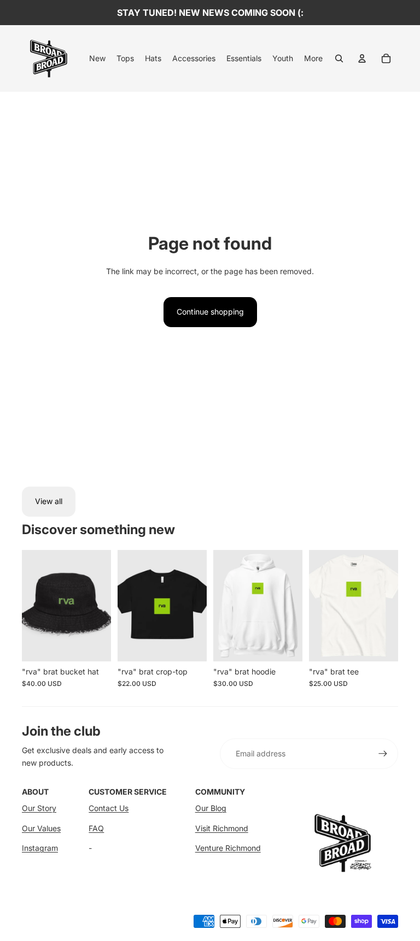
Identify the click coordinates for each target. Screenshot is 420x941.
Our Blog (210, 808)
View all (48, 501)
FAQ (96, 828)
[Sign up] (382, 753)
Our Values (41, 828)
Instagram (40, 848)
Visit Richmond (221, 828)
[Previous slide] (30, 606)
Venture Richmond (228, 848)
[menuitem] (97, 58)
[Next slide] (102, 606)
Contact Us (109, 808)
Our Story (39, 808)
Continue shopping (210, 311)
